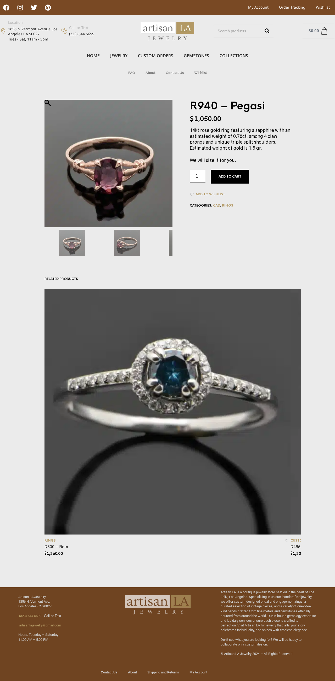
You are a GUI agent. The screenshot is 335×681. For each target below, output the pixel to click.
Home (93, 55)
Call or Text (78, 27)
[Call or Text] (64, 31)
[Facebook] (6, 7)
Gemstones (196, 55)
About (150, 73)
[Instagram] (20, 7)
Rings (227, 205)
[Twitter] (34, 7)
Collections (234, 55)
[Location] (3, 31)
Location (15, 22)
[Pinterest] (48, 7)
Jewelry (118, 55)
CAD (216, 205)
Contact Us (175, 73)
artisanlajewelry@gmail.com (39, 625)
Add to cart (230, 176)
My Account (258, 7)
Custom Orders (155, 55)
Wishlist (323, 7)
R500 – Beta (56, 546)
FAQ (131, 73)
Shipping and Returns (163, 672)
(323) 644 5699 (29, 616)
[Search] (267, 31)
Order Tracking (292, 7)
